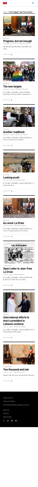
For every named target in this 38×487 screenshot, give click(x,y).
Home (5, 12)
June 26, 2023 (7, 225)
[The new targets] (19, 71)
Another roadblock (14, 131)
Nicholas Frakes (24, 43)
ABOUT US (6, 410)
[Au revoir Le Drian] (19, 208)
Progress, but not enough (17, 41)
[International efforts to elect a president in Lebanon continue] (19, 302)
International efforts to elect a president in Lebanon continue (16, 320)
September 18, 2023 (10, 43)
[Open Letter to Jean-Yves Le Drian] (19, 253)
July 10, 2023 (7, 180)
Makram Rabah (19, 274)
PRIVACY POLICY (8, 398)
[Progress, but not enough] (19, 26)
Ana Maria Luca (19, 372)
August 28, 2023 (8, 89)
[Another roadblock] (19, 117)
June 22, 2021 (7, 372)
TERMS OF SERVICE (9, 401)
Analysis (6, 314)
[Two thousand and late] (19, 354)
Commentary (7, 266)
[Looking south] (19, 163)
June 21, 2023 (7, 326)
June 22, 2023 (7, 274)
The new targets (12, 86)
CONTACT (6, 413)
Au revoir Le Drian (13, 223)
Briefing (6, 38)
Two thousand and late (16, 369)
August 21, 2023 (8, 134)
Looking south (11, 177)
